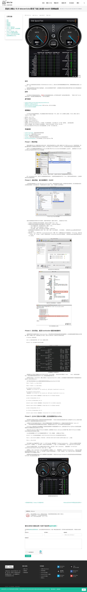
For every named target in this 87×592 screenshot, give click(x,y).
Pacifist (26, 135)
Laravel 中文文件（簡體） (46, 574)
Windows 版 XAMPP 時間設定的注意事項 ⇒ (73, 502)
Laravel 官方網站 (44, 572)
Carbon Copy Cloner (29, 132)
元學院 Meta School (45, 568)
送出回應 (28, 555)
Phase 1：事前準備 (10, 27)
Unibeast (27, 136)
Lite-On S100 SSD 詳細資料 (30, 106)
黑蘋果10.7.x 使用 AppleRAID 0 (31, 103)
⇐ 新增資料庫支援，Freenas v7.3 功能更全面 (34, 502)
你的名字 (27, 532)
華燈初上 (42, 577)
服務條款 (30, 529)
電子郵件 (46, 532)
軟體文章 (57, 8)
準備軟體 (8, 25)
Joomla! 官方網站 (44, 576)
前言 (7, 20)
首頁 (53, 8)
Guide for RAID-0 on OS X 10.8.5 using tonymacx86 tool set (37, 102)
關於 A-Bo (25, 568)
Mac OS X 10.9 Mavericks (30, 138)
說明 (7, 21)
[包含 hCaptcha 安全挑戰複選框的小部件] (34, 552)
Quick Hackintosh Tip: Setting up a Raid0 (33, 105)
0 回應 (49, 15)
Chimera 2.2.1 (27, 134)
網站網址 (65, 532)
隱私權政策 (35, 529)
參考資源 (8, 22)
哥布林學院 (43, 570)
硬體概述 (8, 24)
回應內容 (27, 537)
